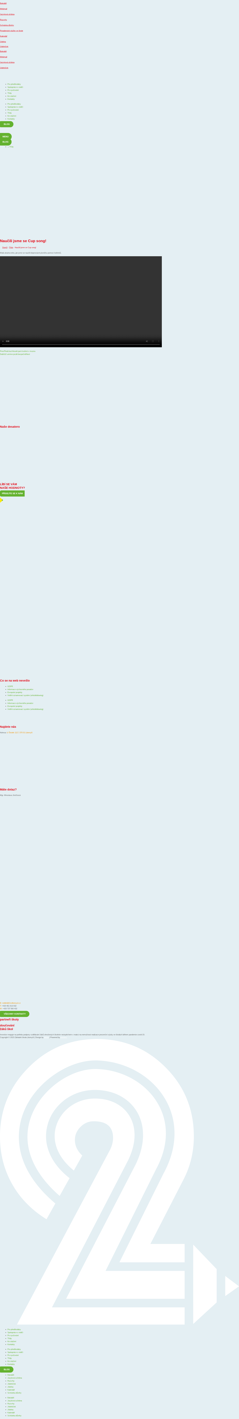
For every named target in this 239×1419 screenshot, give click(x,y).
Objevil (46, 1037)
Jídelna (10, 1387)
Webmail (3, 9)
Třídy (9, 93)
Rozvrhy (3, 20)
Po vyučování (13, 90)
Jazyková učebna (7, 14)
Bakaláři (3, 3)
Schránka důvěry (7, 25)
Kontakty (11, 99)
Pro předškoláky (14, 84)
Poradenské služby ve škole (11, 31)
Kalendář (3, 36)
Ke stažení (11, 96)
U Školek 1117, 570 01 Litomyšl (19, 732)
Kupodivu (63, 1037)
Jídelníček (4, 46)
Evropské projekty (14, 692)
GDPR (10, 686)
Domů (4, 247)
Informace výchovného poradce (20, 689)
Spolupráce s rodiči (15, 87)
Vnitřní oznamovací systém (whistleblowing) (25, 695)
